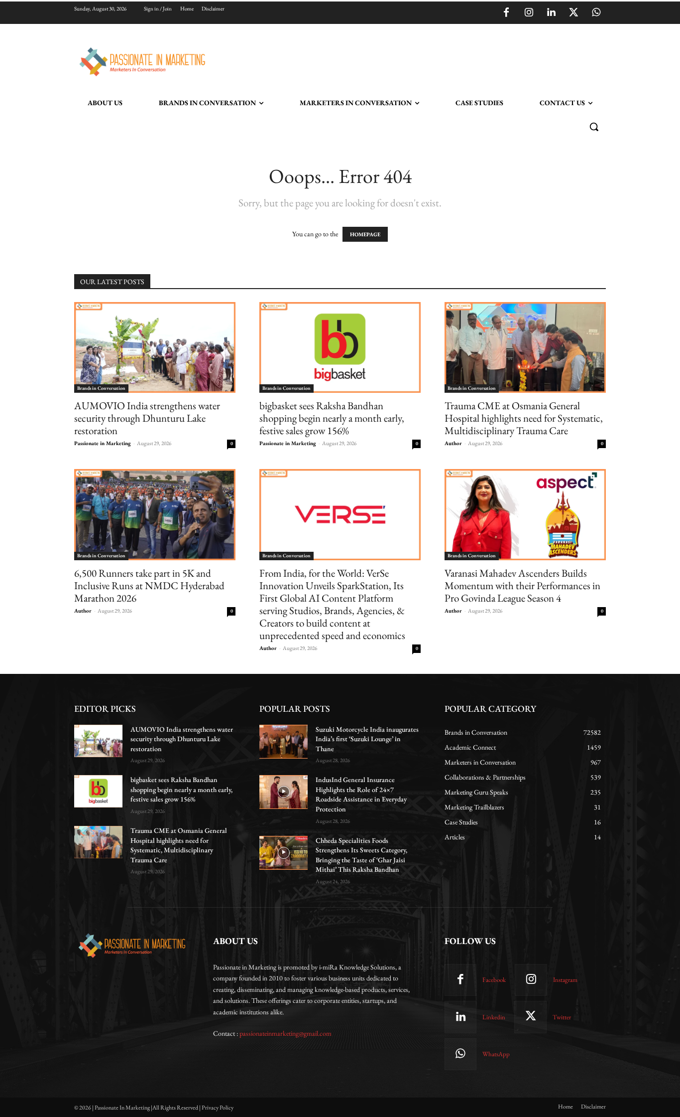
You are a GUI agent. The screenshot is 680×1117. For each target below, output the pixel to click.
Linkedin (493, 1017)
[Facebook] (506, 13)
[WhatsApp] (596, 13)
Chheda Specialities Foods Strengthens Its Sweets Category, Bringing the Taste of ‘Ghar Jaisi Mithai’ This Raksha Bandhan (361, 855)
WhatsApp (496, 1054)
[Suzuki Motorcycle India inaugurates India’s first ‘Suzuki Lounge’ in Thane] (283, 742)
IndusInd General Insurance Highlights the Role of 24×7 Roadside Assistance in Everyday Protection (361, 794)
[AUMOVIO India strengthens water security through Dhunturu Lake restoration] (154, 347)
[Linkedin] (551, 13)
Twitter (562, 1017)
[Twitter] (573, 13)
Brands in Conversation (101, 388)
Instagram (565, 979)
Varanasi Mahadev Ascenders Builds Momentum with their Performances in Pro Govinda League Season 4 (522, 585)
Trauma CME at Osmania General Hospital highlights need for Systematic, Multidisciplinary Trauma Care (524, 418)
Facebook (494, 979)
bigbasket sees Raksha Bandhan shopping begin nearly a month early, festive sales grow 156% (331, 418)
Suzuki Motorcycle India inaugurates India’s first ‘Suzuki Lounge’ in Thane (367, 739)
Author (453, 443)
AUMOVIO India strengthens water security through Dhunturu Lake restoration (147, 418)
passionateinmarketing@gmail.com (285, 1033)
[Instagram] (529, 13)
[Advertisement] (391, 60)
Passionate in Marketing (102, 443)
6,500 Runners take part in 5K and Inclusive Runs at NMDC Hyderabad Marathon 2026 (149, 585)
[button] (594, 127)
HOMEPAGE (365, 234)
